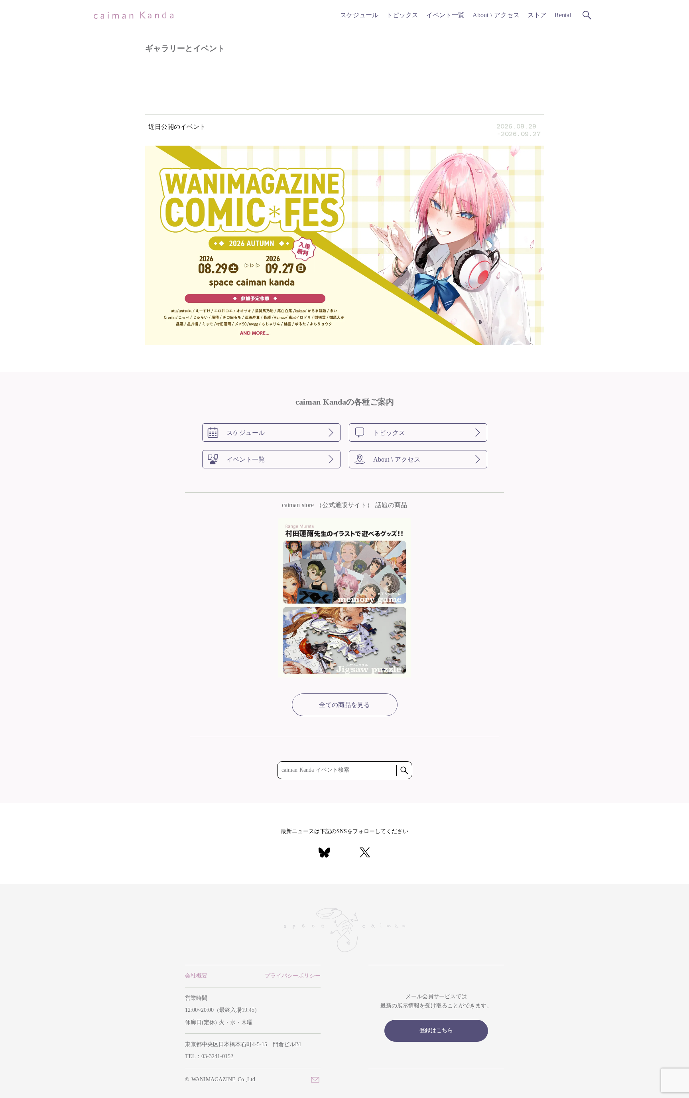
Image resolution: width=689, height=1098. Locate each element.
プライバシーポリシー (293, 976)
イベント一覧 (445, 15)
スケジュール (359, 15)
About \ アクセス (496, 15)
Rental (563, 15)
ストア (537, 15)
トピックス (402, 15)
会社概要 (196, 976)
